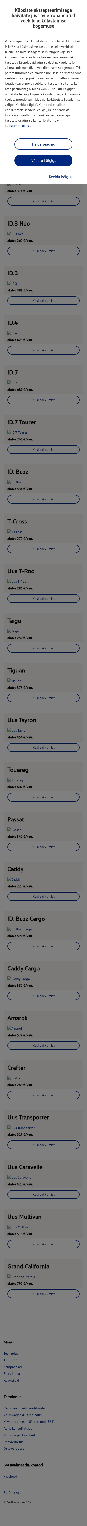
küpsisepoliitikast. (18, 126)
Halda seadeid (43, 144)
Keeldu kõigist (60, 176)
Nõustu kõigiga (43, 160)
